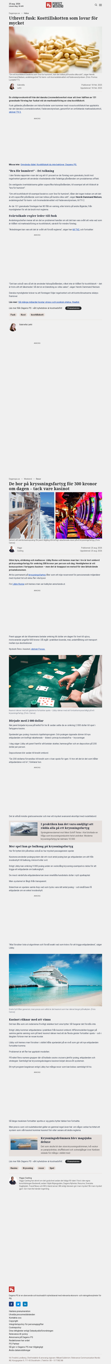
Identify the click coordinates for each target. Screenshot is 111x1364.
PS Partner (14, 1343)
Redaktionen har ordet (19, 1340)
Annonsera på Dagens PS (21, 1337)
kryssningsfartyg (37, 575)
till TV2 (76, 229)
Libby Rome (18, 584)
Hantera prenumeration (19, 1311)
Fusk (13, 314)
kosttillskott (37, 314)
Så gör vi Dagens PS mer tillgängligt (26, 1347)
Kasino (14, 1168)
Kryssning (28, 1168)
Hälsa (26, 13)
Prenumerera (73, 308)
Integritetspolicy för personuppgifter (26, 1324)
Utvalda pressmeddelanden (22, 1314)
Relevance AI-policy (18, 1334)
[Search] (96, 5)
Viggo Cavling (25, 1178)
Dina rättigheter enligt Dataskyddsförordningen (31, 1330)
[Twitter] (18, 1304)
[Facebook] (11, 1304)
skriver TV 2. (15, 112)
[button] (55, 681)
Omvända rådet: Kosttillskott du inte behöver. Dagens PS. (49, 164)
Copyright (13, 1321)
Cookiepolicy (15, 1327)
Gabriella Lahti (25, 324)
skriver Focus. (38, 649)
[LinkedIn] (25, 1304)
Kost (23, 314)
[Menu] (100, 5)
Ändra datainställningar (19, 1350)
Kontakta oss (15, 1317)
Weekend (28, 479)
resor (41, 1168)
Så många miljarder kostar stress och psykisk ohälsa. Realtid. (49, 302)
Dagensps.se (14, 13)
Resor (38, 479)
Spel (52, 1168)
